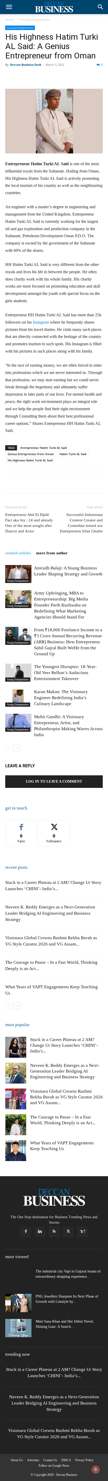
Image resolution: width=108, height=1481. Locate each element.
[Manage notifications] (95, 1469)
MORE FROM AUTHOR (52, 553)
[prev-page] (8, 748)
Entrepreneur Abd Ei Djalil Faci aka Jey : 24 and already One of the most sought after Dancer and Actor (29, 523)
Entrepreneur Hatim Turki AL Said (43, 448)
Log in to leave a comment (54, 781)
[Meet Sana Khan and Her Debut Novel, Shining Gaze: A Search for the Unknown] (18, 1328)
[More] (95, 76)
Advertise (33, 1460)
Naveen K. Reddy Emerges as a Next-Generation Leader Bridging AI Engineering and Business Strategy (50, 913)
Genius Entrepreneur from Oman (31, 454)
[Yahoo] (82, 1232)
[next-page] (17, 748)
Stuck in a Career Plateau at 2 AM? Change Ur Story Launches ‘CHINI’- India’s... (64, 1045)
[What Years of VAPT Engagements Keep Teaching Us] (15, 1150)
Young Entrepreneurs (34, 19)
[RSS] (54, 1232)
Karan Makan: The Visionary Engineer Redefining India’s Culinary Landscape (61, 697)
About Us (16, 1460)
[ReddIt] (71, 76)
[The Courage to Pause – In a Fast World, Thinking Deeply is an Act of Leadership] (15, 1124)
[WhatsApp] (46, 76)
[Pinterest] (34, 76)
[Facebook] (10, 76)
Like (21, 824)
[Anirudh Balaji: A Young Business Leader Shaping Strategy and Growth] (18, 574)
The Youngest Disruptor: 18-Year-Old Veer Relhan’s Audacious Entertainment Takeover (65, 672)
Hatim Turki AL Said (73, 454)
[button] (9, 7)
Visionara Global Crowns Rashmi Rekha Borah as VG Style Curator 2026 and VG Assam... (66, 1097)
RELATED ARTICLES (18, 553)
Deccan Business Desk (25, 65)
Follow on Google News (54, 1465)
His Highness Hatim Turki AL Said (30, 460)
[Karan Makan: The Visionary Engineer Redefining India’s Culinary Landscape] (18, 698)
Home (9, 19)
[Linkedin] (58, 76)
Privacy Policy (84, 1460)
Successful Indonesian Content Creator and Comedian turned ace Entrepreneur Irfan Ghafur (81, 523)
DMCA (66, 1460)
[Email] (83, 76)
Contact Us (50, 1460)
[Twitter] (22, 76)
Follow (54, 824)
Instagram (41, 322)
